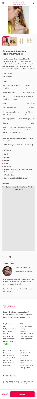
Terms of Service (26, 360)
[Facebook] (4, 375)
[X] (11, 375)
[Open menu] (3, 3)
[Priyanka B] (7, 271)
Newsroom (7, 353)
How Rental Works (26, 336)
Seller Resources (9, 339)
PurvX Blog (7, 350)
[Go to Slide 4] (29, 41)
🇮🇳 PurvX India (8, 341)
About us (23, 350)
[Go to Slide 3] (21, 41)
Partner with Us (8, 355)
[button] (18, 20)
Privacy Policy (25, 368)
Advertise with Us (9, 358)
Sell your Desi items (10, 329)
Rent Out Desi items (27, 334)
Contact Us (7, 360)
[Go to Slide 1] (6, 41)
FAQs (22, 324)
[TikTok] (14, 375)
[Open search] (33, 3)
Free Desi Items (8, 336)
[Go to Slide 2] (13, 41)
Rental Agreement (26, 339)
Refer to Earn (24, 331)
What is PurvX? (25, 353)
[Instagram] (7, 375)
